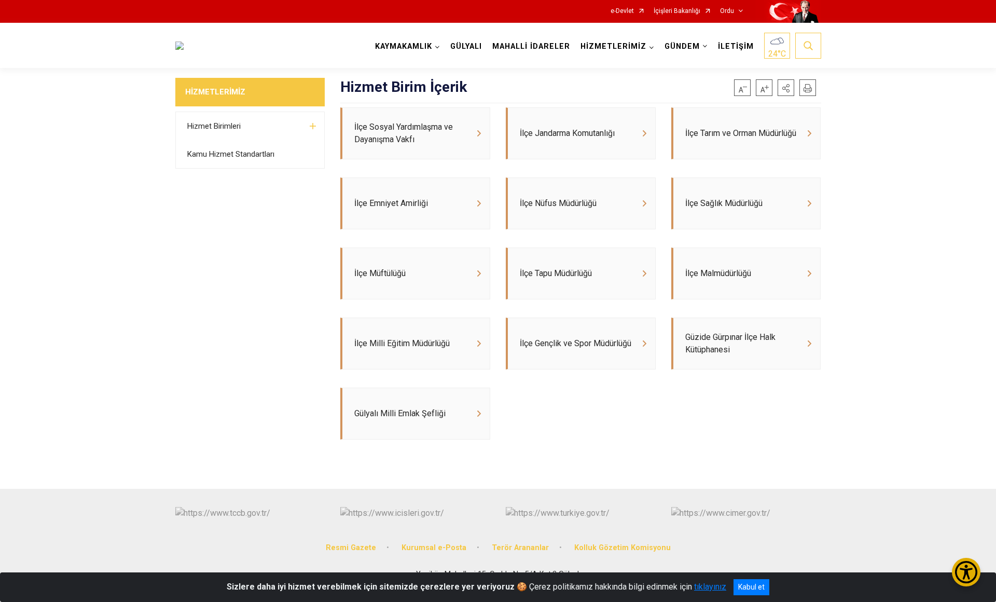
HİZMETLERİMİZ (215, 92)
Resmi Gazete (351, 547)
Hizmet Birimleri (214, 126)
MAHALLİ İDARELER (531, 46)
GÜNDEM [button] (682, 46)
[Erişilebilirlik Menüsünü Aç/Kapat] (966, 572)
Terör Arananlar (520, 547)
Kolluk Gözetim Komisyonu (622, 547)
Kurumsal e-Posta (434, 547)
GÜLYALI (466, 46)
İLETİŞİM (736, 46)
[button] (786, 87)
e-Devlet (622, 11)
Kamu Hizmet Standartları (230, 154)
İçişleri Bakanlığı (677, 11)
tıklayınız (710, 587)
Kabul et (751, 587)
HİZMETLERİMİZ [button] (613, 46)
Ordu (727, 11)
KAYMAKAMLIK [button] (403, 46)
